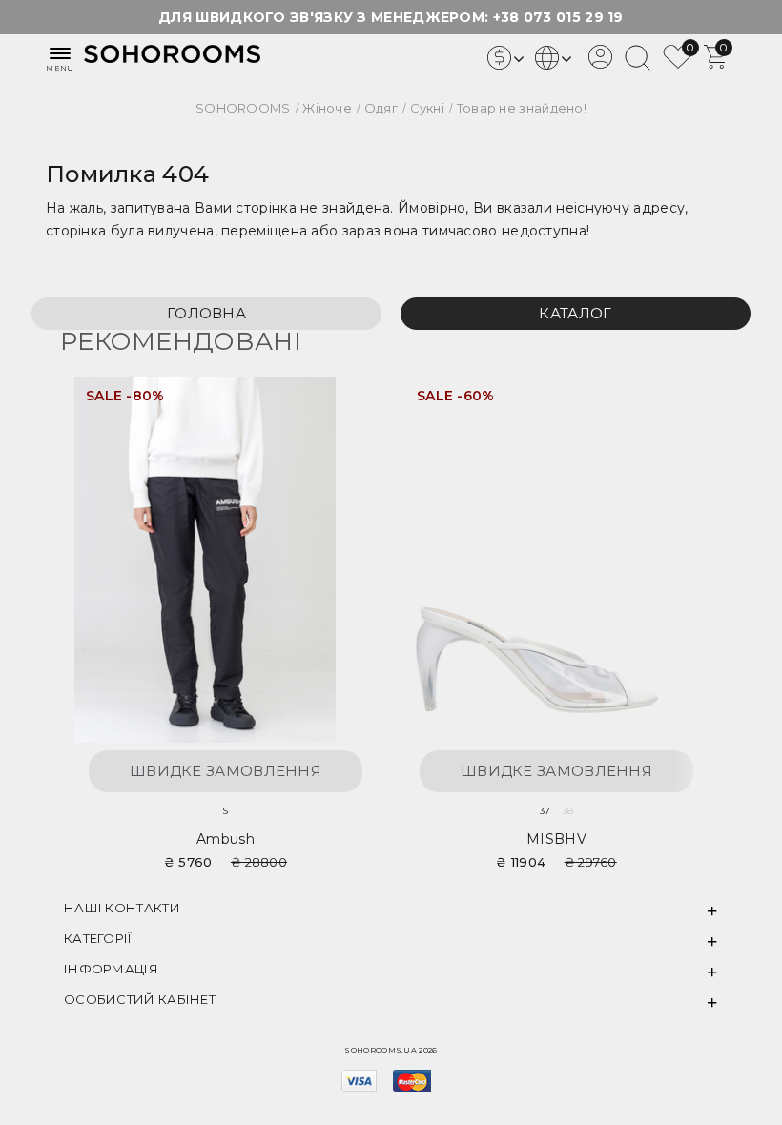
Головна (206, 313)
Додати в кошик (343, 402)
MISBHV (556, 839)
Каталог (575, 313)
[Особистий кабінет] (600, 63)
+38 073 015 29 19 (558, 17)
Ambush (225, 839)
